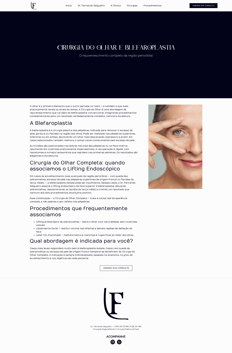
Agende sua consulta (203, 6)
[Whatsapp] (119, 342)
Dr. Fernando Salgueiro (91, 5)
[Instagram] (112, 342)
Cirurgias (132, 5)
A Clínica (116, 5)
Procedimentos (152, 5)
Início (68, 5)
